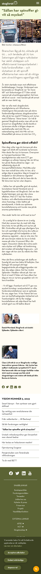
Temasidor (21, 496)
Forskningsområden (20, 493)
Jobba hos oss (20, 499)
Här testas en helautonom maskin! (17, 442)
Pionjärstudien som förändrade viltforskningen (15, 454)
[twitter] (17, 474)
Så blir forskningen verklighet (15, 424)
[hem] (9, 3)
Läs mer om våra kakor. (13, 546)
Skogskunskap (19, 530)
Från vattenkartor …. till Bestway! (16, 419)
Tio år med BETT (9, 461)
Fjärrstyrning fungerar (11, 448)
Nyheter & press (20, 502)
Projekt (20, 509)
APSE (19, 524)
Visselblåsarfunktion (20, 512)
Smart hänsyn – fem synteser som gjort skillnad (19, 405)
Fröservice (20, 505)
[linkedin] (24, 474)
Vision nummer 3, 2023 (16, 399)
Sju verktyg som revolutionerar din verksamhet (17, 412)
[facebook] (11, 474)
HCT (19, 527)
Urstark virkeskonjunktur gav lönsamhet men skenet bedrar (19, 436)
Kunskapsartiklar (20, 490)
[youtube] (30, 474)
